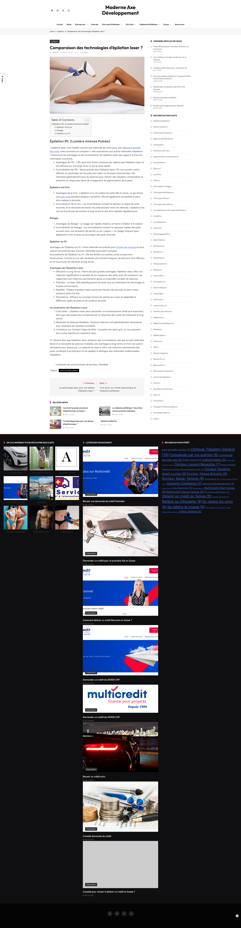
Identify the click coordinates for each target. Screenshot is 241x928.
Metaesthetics (198, 488)
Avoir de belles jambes (69, 370)
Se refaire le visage (186, 507)
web (155, 418)
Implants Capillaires (184, 483)
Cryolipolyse (158, 222)
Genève (156, 269)
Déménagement (160, 234)
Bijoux (156, 168)
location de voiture (161, 311)
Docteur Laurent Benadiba (197, 464)
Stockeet (222, 508)
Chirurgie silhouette (162, 204)
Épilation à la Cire (64, 127)
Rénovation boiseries (162, 371)
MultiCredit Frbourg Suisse (185, 491)
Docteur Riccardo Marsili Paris (188, 469)
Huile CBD (157, 275)
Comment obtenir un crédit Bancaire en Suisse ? (107, 620)
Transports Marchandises (164, 406)
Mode (69, 24)
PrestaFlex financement (220, 497)
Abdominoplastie (161, 121)
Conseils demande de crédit (97, 836)
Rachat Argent (159, 353)
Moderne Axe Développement (120, 10)
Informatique (159, 287)
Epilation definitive (109, 421)
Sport (155, 395)
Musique (157, 329)
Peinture (157, 341)
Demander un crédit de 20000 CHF (101, 679)
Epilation (54, 41)
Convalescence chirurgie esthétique (169, 210)
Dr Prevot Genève (226, 479)
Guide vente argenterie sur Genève (168, 105)
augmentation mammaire (164, 156)
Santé (156, 383)
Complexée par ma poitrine (193, 455)
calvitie (156, 174)
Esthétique (158, 258)
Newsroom (179, 24)
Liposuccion (158, 305)
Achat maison (159, 126)
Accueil (60, 24)
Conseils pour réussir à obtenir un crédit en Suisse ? (109, 891)
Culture (156, 228)
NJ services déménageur (217, 492)
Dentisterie (158, 240)
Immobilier (158, 281)
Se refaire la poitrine (162, 389)
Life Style (157, 299)
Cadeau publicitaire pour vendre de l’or (170, 68)
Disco (171, 465)
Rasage (60, 130)
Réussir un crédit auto (94, 776)
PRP (155, 347)
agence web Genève (162, 138)
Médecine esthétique (148, 24)
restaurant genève (161, 377)
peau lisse (65, 196)
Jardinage (157, 293)
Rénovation (158, 365)
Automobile (158, 162)
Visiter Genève (190, 511)
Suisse (166, 24)
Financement (159, 263)
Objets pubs (158, 335)
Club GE (55, 52)
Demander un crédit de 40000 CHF (101, 717)
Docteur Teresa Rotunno (207, 474)
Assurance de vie (160, 150)
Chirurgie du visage (161, 186)
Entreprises (80, 24)
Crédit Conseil (191, 459)
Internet (94, 24)
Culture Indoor (214, 459)
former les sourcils (126, 247)
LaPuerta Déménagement (218, 483)
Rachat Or (158, 359)
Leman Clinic (167, 488)
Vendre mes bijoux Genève (164, 97)
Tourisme (157, 400)
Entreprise (158, 246)
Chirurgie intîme (160, 198)
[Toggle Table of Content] (86, 120)
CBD (155, 180)
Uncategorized (159, 412)
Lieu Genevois (182, 488)
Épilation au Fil (63, 133)
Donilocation (212, 479)
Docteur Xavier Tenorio (183, 478)
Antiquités (157, 144)
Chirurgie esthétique (111, 24)
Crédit (156, 216)
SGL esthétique (211, 508)
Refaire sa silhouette (182, 501)
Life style (130, 24)
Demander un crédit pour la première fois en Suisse (109, 560)
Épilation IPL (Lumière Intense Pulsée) (71, 124)
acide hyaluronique (161, 132)
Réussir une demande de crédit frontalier (104, 501)
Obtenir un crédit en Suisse (186, 496)
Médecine (157, 317)
